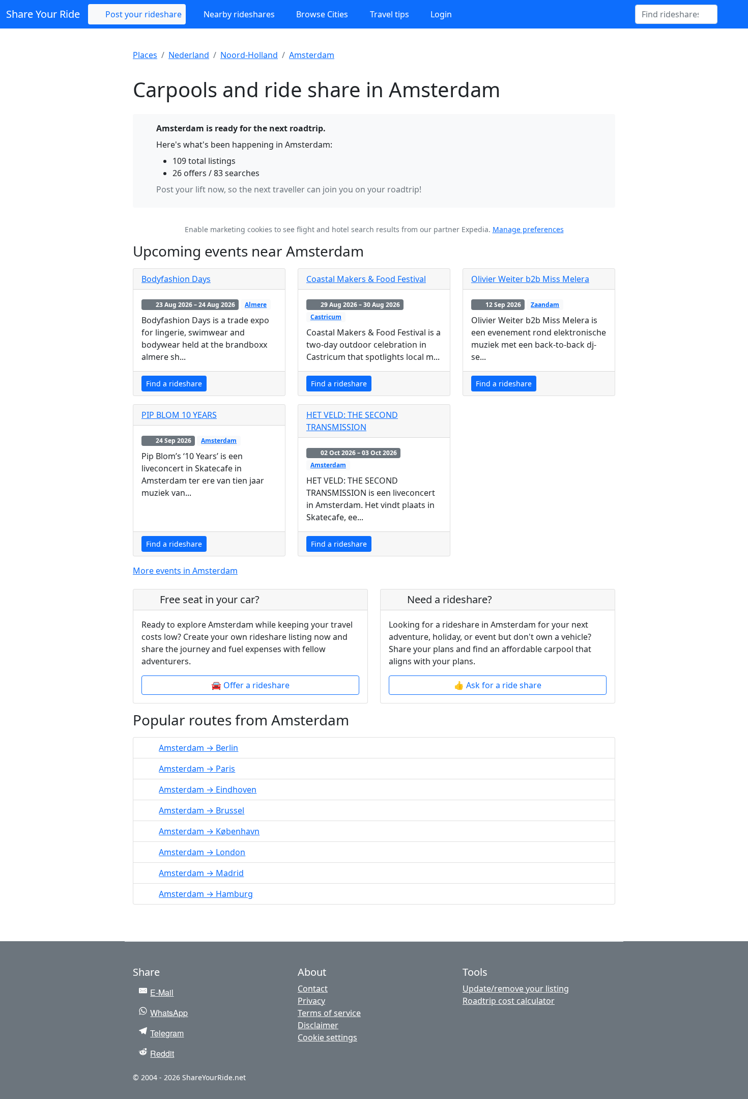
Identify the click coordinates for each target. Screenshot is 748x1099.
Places (145, 55)
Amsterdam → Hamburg (206, 893)
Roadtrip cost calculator (509, 1000)
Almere (256, 304)
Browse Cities (321, 14)
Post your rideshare (142, 14)
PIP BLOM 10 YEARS (179, 414)
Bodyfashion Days (176, 279)
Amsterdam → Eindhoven (207, 789)
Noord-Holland (249, 55)
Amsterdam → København (209, 831)
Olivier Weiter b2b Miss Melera (530, 279)
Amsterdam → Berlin (198, 747)
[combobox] (670, 14)
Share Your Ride (43, 14)
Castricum (325, 317)
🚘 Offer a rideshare (250, 685)
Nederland (188, 55)
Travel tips (388, 14)
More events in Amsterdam (185, 570)
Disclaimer (318, 1025)
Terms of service (329, 1013)
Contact (313, 988)
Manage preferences (528, 229)
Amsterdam (311, 55)
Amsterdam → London (202, 852)
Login (440, 14)
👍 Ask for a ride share (497, 685)
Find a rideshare (174, 383)
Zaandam (545, 304)
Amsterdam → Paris (197, 768)
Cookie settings (327, 1037)
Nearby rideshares (238, 14)
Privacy (311, 1000)
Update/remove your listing (516, 988)
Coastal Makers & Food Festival (366, 279)
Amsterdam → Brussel (201, 810)
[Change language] (729, 14)
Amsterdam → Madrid (201, 873)
